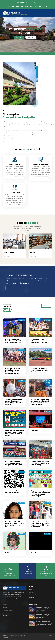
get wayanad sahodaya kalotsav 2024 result (13, 491)
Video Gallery (11, 6)
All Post (46, 305)
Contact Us (11, 288)
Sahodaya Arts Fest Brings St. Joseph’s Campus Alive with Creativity (40, 463)
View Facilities (31, 37)
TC (36, 6)
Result (45, 6)
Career (40, 6)
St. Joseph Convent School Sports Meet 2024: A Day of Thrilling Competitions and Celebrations (40, 524)
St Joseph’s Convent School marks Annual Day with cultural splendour (39, 341)
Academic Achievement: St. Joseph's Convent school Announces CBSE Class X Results (14, 433)
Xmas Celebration (37, 553)
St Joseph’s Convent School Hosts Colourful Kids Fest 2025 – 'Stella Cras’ (14, 341)
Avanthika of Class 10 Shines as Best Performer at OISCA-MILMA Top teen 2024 (14, 524)
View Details (7, 256)
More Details (19, 37)
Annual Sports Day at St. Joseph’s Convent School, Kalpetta (40, 370)
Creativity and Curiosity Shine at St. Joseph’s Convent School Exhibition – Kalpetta (14, 402)
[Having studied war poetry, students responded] (14, 327)
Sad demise (9, 553)
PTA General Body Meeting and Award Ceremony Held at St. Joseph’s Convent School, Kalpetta (40, 402)
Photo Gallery (19, 6)
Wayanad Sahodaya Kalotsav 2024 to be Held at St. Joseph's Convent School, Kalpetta (40, 493)
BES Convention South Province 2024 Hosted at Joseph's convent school (13, 463)
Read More (8, 140)
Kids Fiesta (34, 431)
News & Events (29, 6)
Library (32, 252)
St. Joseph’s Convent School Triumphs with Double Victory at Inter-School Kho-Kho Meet (13, 371)
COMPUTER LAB (9, 252)
